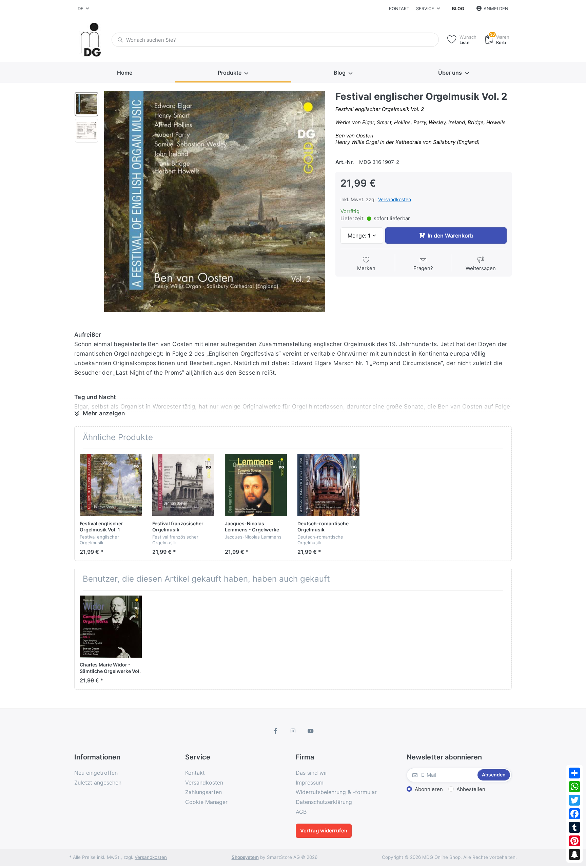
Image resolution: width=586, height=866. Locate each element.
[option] (214, 201)
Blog (458, 8)
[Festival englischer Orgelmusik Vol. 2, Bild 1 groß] (86, 104)
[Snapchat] (574, 854)
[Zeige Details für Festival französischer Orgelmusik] (183, 485)
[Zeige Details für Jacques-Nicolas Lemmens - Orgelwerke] (256, 485)
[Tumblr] (574, 827)
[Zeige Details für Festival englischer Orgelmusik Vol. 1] (111, 485)
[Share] (574, 773)
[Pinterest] (574, 841)
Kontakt (399, 8)
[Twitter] (574, 800)
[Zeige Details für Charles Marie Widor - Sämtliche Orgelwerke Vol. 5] (111, 627)
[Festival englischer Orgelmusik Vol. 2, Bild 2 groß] (86, 131)
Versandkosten (394, 199)
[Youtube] (310, 730)
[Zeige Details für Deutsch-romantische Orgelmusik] (328, 485)
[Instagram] (293, 730)
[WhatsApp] (574, 786)
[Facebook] (574, 814)
